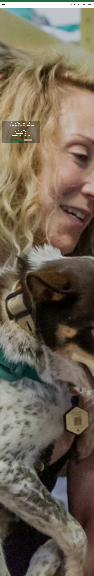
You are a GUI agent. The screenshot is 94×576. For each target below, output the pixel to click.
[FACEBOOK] (82, 1)
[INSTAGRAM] (84, 1)
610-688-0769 (21, 133)
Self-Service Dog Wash (17, 140)
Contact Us (27, 140)
